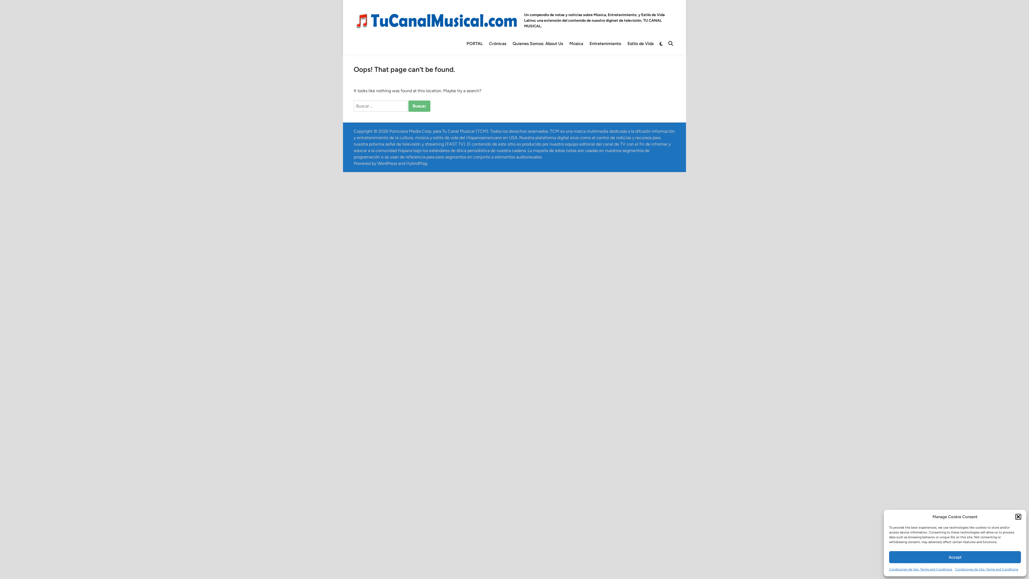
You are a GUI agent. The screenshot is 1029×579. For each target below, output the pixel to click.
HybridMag (416, 163)
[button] (1018, 516)
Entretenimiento (605, 43)
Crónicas (497, 43)
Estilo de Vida (641, 43)
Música (576, 43)
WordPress (387, 163)
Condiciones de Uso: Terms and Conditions (920, 569)
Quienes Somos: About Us (538, 43)
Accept (955, 557)
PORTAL (475, 43)
